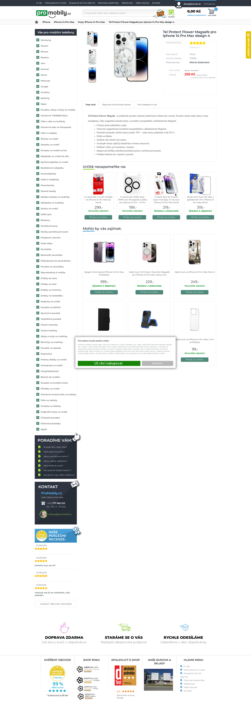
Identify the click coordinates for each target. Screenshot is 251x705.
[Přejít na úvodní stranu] (53, 13)
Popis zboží (91, 105)
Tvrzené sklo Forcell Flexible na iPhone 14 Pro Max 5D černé (98, 200)
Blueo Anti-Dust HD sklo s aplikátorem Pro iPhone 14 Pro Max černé (200, 200)
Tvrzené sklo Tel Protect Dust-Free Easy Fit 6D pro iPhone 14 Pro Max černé (166, 200)
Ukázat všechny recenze (56, 604)
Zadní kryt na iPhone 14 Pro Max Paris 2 (195, 272)
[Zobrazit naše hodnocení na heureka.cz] (57, 696)
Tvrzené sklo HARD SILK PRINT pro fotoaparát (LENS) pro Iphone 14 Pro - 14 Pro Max (132, 201)
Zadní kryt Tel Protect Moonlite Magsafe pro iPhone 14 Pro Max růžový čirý (149, 273)
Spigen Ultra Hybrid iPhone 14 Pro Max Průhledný (104, 273)
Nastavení (157, 363)
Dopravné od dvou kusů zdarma (116, 105)
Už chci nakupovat (109, 363)
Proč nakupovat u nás (147, 105)
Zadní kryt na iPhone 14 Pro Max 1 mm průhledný (194, 340)
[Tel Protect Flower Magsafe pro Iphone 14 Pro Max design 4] (131, 56)
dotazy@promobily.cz (60, 514)
